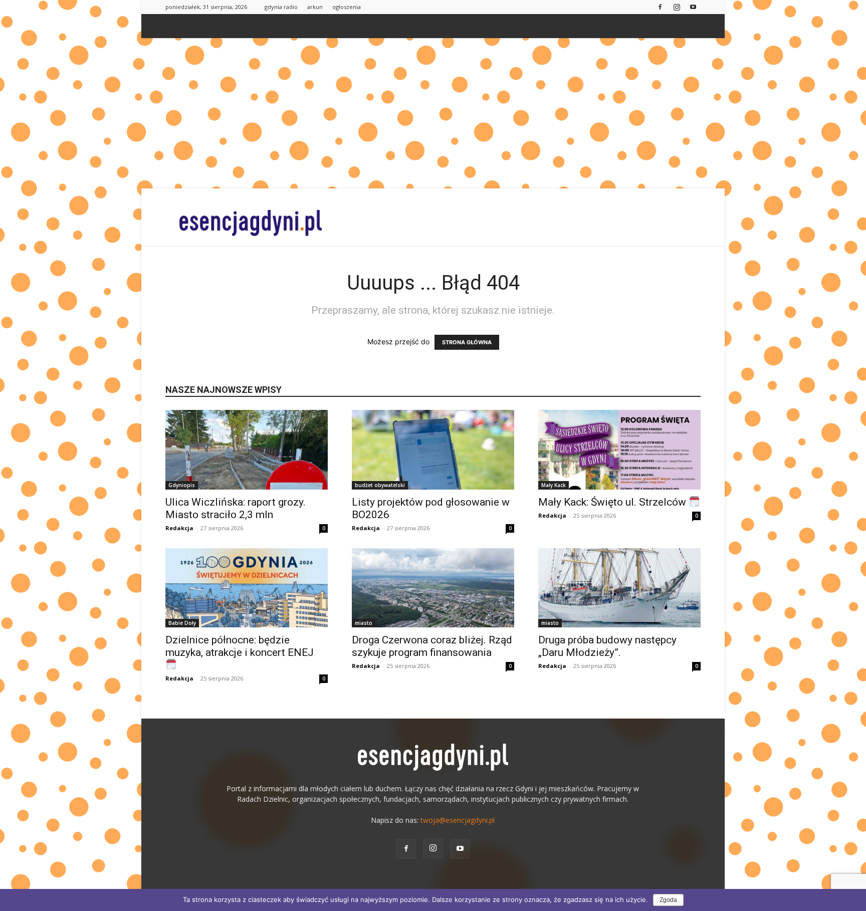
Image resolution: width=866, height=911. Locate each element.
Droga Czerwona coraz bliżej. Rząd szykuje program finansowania (432, 646)
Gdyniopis (181, 485)
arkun (315, 7)
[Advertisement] (433, 113)
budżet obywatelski (380, 485)
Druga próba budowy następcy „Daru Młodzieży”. (607, 646)
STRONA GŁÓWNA (467, 342)
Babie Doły (182, 622)
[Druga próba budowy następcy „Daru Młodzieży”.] (619, 588)
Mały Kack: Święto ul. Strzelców (613, 502)
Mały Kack (553, 485)
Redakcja (179, 528)
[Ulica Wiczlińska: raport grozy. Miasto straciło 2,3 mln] (246, 450)
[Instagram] (676, 7)
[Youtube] (693, 7)
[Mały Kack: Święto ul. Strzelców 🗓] (619, 450)
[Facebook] (660, 7)
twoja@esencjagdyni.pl (457, 820)
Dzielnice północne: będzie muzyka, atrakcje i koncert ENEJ (239, 646)
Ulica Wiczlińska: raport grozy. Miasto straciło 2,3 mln (235, 508)
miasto (363, 622)
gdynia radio (281, 7)
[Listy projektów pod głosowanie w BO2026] (433, 450)
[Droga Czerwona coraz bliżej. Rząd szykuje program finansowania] (433, 588)
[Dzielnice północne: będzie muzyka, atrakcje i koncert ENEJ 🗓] (246, 588)
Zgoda (668, 899)
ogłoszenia (346, 7)
